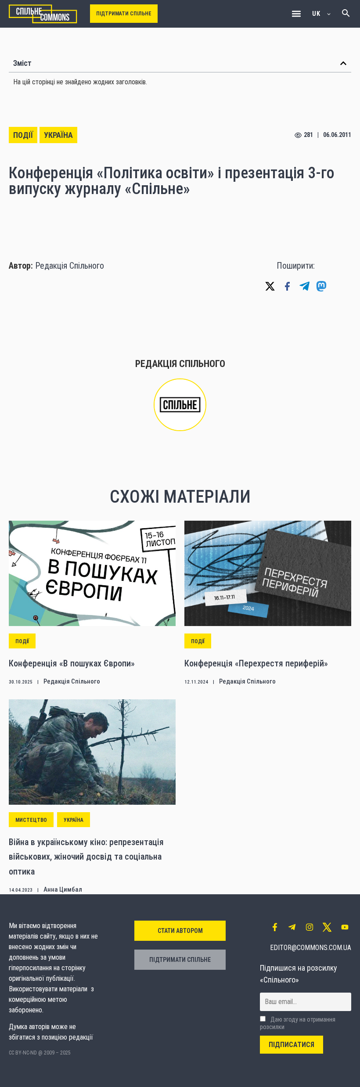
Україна (58, 135)
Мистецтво (31, 820)
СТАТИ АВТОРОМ (180, 930)
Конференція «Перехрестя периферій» (256, 663)
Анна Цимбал (62, 889)
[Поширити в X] (270, 286)
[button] (296, 14)
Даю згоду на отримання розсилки (297, 1023)
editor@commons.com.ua (310, 947)
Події (23, 135)
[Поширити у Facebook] (287, 286)
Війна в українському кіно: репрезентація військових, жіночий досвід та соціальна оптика (86, 857)
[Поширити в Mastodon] (321, 286)
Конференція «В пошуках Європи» (72, 663)
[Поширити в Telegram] (304, 286)
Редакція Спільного (69, 265)
